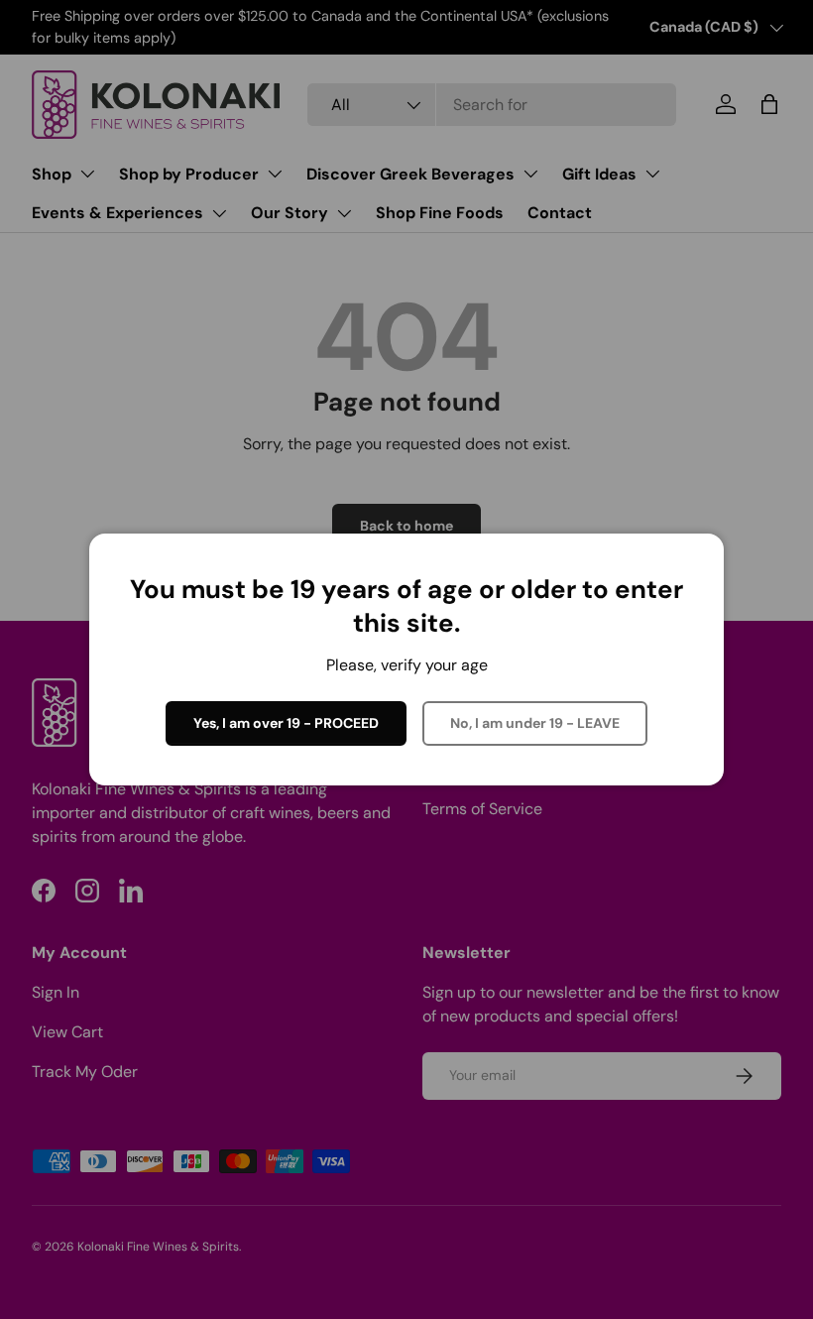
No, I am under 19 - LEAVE (535, 723)
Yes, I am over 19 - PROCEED (286, 723)
